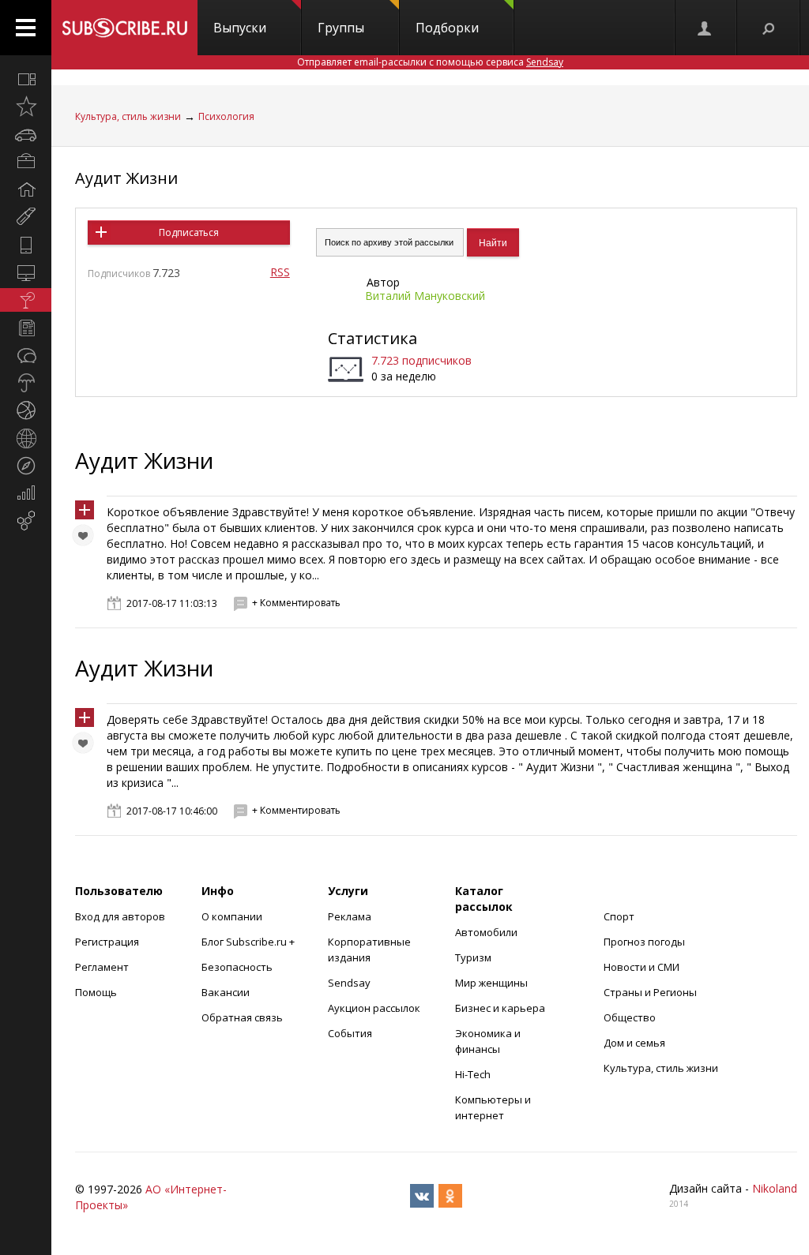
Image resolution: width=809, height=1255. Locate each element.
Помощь (96, 992)
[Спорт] (25, 410)
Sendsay (349, 983)
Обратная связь (242, 1017)
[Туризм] (25, 466)
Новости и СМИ (641, 967)
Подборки (447, 27)
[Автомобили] (25, 134)
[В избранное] (87, 539)
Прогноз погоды (644, 942)
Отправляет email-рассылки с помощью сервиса (430, 62)
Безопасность (237, 967)
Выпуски (239, 27)
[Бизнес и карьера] (25, 162)
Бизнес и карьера (500, 1008)
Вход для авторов (120, 916)
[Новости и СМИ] (25, 327)
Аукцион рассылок (374, 1008)
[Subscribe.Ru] (124, 27)
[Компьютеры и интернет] (25, 272)
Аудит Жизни (126, 178)
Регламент (102, 967)
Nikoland (774, 1188)
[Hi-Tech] (25, 245)
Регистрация (107, 942)
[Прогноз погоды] (25, 383)
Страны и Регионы (650, 992)
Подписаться (189, 232)
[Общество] (25, 355)
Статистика (372, 338)
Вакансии (225, 992)
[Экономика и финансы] (25, 493)
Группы (341, 27)
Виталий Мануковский (425, 295)
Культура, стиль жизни (128, 116)
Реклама (349, 916)
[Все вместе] (25, 79)
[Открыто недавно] (25, 106)
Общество (630, 1017)
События (350, 1033)
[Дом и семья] (25, 189)
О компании (231, 916)
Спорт (619, 916)
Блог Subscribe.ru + (249, 942)
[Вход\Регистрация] (705, 27)
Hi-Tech (473, 1074)
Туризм (473, 957)
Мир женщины (491, 983)
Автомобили (486, 932)
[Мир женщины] (25, 217)
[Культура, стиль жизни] (25, 300)
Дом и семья (634, 1043)
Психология (226, 116)
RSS (280, 271)
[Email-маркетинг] (25, 521)
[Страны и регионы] (25, 438)
